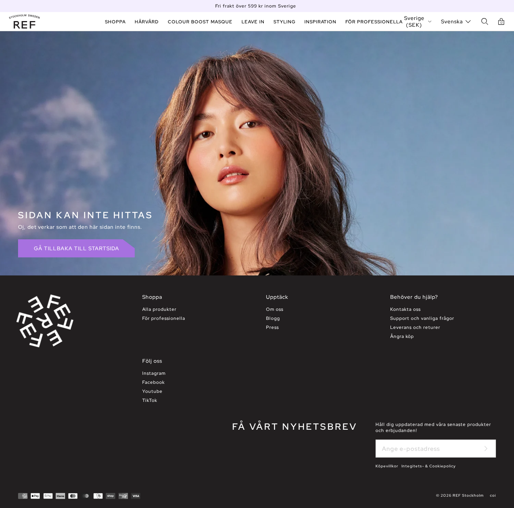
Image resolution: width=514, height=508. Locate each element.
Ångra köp (402, 336)
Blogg (273, 318)
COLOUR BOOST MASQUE (200, 22)
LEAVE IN (253, 22)
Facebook (153, 382)
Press (272, 327)
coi (493, 495)
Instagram (154, 373)
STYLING (284, 22)
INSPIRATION (320, 22)
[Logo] (24, 21)
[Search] (484, 21)
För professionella (163, 318)
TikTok (149, 400)
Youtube (152, 391)
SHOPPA (115, 22)
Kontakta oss (405, 309)
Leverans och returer (415, 327)
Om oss (274, 309)
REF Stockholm (468, 495)
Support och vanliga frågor (422, 318)
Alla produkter (159, 309)
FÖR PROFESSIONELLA (374, 22)
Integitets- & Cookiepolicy (428, 466)
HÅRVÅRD (147, 22)
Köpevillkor (387, 466)
